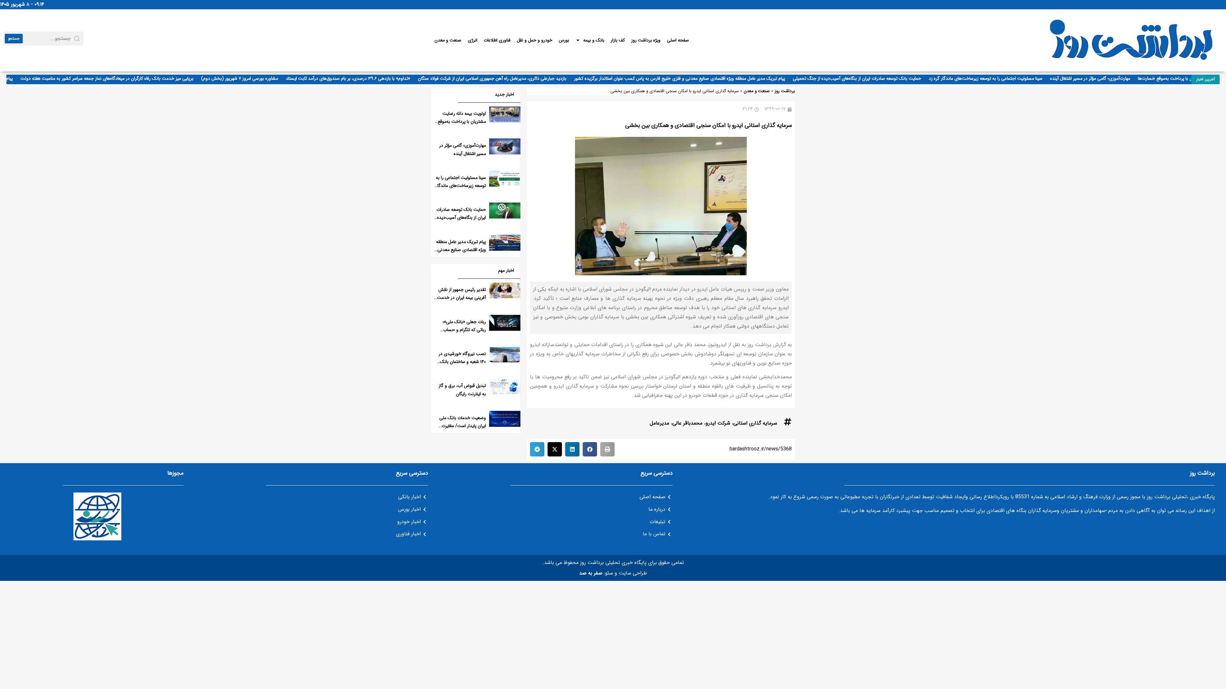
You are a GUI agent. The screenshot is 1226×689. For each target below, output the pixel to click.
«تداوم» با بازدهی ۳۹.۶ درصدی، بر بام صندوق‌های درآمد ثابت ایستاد (363, 78)
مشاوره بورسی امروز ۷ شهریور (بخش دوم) (254, 78)
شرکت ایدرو (718, 423)
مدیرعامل (659, 423)
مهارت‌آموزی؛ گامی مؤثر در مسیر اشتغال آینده (1105, 78)
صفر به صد (590, 573)
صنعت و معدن (448, 40)
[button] (607, 449)
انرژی (472, 40)
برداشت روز (785, 91)
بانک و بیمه (593, 40)
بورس (564, 40)
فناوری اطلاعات (497, 40)
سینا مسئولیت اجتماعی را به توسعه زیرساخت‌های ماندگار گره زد (1000, 78)
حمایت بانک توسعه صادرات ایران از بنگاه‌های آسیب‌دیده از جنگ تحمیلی (872, 78)
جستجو (13, 38)
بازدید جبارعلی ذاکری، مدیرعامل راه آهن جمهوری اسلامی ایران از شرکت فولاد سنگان (507, 78)
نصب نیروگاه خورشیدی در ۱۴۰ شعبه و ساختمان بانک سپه (462, 361)
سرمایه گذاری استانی (755, 423)
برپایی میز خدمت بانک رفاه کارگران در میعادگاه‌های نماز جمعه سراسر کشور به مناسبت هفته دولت (121, 78)
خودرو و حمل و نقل (534, 40)
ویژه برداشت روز (646, 40)
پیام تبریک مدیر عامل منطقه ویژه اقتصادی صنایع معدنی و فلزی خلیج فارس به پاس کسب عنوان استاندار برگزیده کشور (694, 78)
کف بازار (618, 40)
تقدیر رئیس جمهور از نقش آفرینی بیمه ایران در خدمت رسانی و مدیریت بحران (461, 297)
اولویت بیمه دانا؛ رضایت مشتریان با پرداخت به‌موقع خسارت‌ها (462, 121)
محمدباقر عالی (687, 423)
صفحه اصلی (678, 40)
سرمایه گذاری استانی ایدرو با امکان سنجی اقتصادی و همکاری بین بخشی (708, 125)
